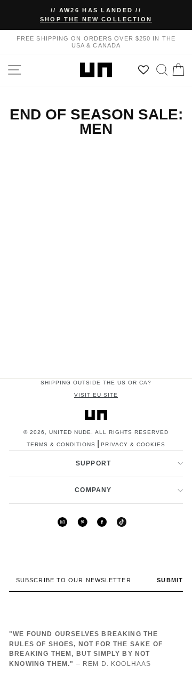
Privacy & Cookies (133, 444)
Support (93, 463)
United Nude (70, 432)
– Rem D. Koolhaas (86, 648)
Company (93, 490)
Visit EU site (96, 395)
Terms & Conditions (61, 444)
